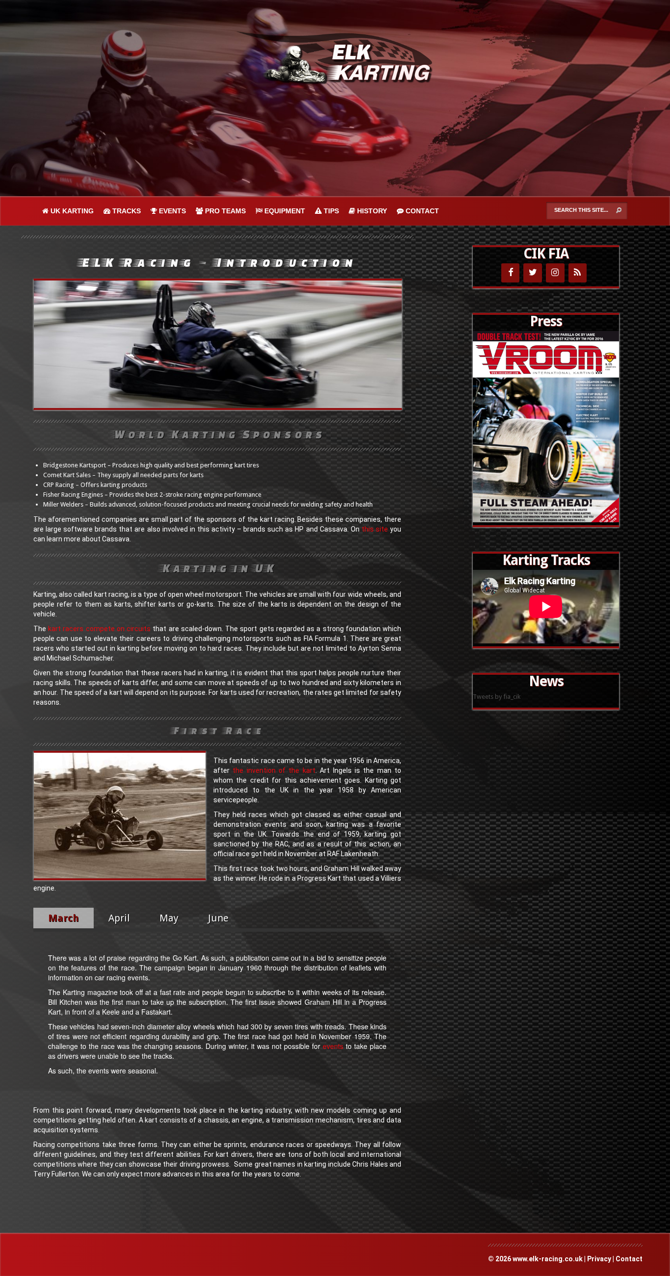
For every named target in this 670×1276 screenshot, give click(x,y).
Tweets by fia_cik (496, 696)
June (219, 918)
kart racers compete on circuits (99, 629)
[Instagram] (555, 272)
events (333, 1046)
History (371, 211)
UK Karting (71, 211)
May (169, 918)
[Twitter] (532, 272)
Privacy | (601, 1259)
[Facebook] (510, 272)
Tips (330, 211)
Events (171, 211)
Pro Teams (224, 211)
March (63, 918)
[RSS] (577, 272)
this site (374, 529)
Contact (421, 211)
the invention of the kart (273, 770)
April (119, 918)
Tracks (125, 211)
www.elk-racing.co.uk (548, 1259)
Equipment (283, 211)
